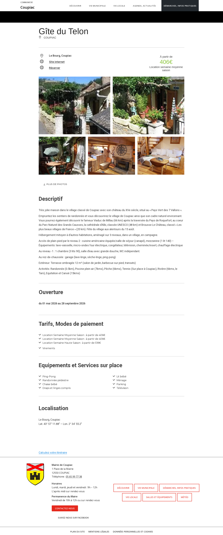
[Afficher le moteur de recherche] (202, 5)
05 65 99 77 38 (74, 476)
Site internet (57, 61)
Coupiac (27, 5)
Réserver (54, 67)
